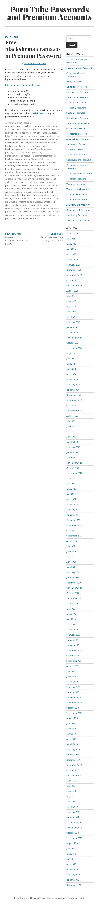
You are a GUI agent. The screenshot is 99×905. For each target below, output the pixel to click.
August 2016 (72, 843)
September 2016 (74, 838)
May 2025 (71, 306)
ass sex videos (49, 132)
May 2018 (71, 733)
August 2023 (72, 415)
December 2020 (73, 582)
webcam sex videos (27, 218)
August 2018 (72, 718)
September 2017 (74, 775)
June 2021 (71, 551)
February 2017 (73, 812)
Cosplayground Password (78, 159)
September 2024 (74, 348)
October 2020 (72, 593)
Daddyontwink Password (78, 210)
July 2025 (70, 296)
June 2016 (71, 853)
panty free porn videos (42, 198)
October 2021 (72, 530)
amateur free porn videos (20, 126)
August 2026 (72, 233)
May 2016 (71, 858)
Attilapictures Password (77, 139)
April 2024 (71, 374)
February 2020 (73, 634)
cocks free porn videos (16, 182)
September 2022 (74, 473)
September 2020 (74, 598)
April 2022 (71, 499)
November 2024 (74, 337)
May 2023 (71, 431)
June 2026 (71, 243)
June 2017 (71, 791)
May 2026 (71, 249)
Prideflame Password (76, 194)
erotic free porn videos (46, 185)
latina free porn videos (23, 192)
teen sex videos (25, 211)
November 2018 (74, 702)
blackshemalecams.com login (19, 162)
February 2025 (73, 322)
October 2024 (72, 342)
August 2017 (72, 780)
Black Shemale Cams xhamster (43, 139)
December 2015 (73, 885)
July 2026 (70, 238)
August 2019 (72, 666)
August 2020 (72, 603)
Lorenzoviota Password (77, 92)
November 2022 (74, 462)
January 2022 (72, 514)
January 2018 (72, 754)
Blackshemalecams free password (21, 142)
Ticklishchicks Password (77, 220)
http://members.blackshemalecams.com (24, 85)
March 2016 (72, 869)
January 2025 (72, 327)
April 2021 (71, 561)
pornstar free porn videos (28, 201)
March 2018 (72, 744)
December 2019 (73, 645)
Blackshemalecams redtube (18, 155)
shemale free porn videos (17, 208)
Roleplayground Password (79, 173)
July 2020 (70, 608)
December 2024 (73, 332)
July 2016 (70, 848)
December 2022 (73, 457)
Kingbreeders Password (77, 86)
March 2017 (72, 806)
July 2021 (70, 546)
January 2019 (72, 692)
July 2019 (70, 671)
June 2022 (71, 488)
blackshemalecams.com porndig (20, 169)
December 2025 (73, 269)
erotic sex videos (13, 188)
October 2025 (72, 280)
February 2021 (73, 572)
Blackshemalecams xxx (41, 159)
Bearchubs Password (76, 199)
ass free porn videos (32, 132)
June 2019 (71, 676)
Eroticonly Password (76, 107)
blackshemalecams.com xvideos (20, 175)
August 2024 (72, 353)
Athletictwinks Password (78, 204)
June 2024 (71, 363)
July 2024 (70, 358)
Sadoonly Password (75, 112)
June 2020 (71, 613)
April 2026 (71, 254)
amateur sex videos (42, 126)
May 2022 (71, 494)
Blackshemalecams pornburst (19, 149)
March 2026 (72, 259)
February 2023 (73, 447)
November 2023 (74, 400)
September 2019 (74, 660)
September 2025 (74, 285)
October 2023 (72, 405)
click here (38, 113)
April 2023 (71, 436)
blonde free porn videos (26, 178)
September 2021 (74, 535)
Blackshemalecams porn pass (32, 146)
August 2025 (72, 290)
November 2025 (74, 275)
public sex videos (44, 205)
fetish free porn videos (33, 188)
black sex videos (20, 139)
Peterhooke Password (77, 97)
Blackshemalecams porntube (27, 152)
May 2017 (71, 796)
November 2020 (74, 587)
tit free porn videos (43, 211)
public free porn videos (23, 205)
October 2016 (72, 832)
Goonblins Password (76, 128)
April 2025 (71, 311)
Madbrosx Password (76, 178)
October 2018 (72, 707)
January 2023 (72, 452)
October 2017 (72, 770)
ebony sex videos (26, 185)
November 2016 (74, 827)
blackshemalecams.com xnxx (28, 172)
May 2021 (71, 556)
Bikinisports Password (77, 154)
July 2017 (70, 786)
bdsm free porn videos (16, 136)
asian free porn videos (48, 129)
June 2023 (71, 426)
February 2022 (73, 509)
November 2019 (74, 650)
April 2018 (71, 739)
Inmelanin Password (76, 149)
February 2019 (73, 687)
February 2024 (73, 384)
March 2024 (72, 379)
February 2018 (73, 749)
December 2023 (73, 395)
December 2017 (73, 759)
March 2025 (72, 316)
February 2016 (73, 874)
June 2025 (71, 301)
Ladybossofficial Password (79, 68)
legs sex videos (29, 195)
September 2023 (74, 410)
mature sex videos (21, 198)
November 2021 (74, 525)
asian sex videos (13, 132)
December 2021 (73, 520)
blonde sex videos (47, 178)
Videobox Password (75, 184)
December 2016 (73, 822)
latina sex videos (43, 192)
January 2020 (72, 640)
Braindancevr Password (77, 118)
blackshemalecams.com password (31, 165)
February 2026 (73, 264)
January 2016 (72, 879)
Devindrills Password (76, 102)
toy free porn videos (22, 215)
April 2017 (71, 801)
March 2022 (72, 504)
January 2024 (72, 389)
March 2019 (72, 681)
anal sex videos (29, 129)
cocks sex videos (36, 182)
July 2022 (70, 483)
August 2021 (72, 541)
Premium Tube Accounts (19, 122)
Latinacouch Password (77, 144)
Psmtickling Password (76, 215)
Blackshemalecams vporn (17, 159)
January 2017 (72, 817)
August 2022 (72, 478)
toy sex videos (40, 215)
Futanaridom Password (77, 123)
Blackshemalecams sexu (44, 155)
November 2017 (74, 765)
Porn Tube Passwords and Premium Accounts (49, 13)
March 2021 (72, 567)
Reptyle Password (75, 81)
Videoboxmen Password (78, 189)
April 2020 (71, 624)
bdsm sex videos (36, 136)
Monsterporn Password (77, 133)
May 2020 (71, 619)
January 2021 (72, 577)
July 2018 (70, 723)
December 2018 (73, 697)
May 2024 (71, 368)
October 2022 (72, 468)
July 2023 (70, 421)
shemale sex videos (40, 208)
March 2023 (72, 442)
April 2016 (71, 864)
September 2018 (74, 713)
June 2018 (71, 728)
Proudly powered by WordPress (29, 898)
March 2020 (72, 629)
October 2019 (72, 655)
